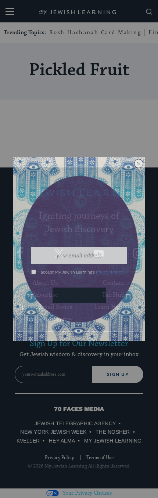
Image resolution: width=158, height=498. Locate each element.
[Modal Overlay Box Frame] (79, 249)
